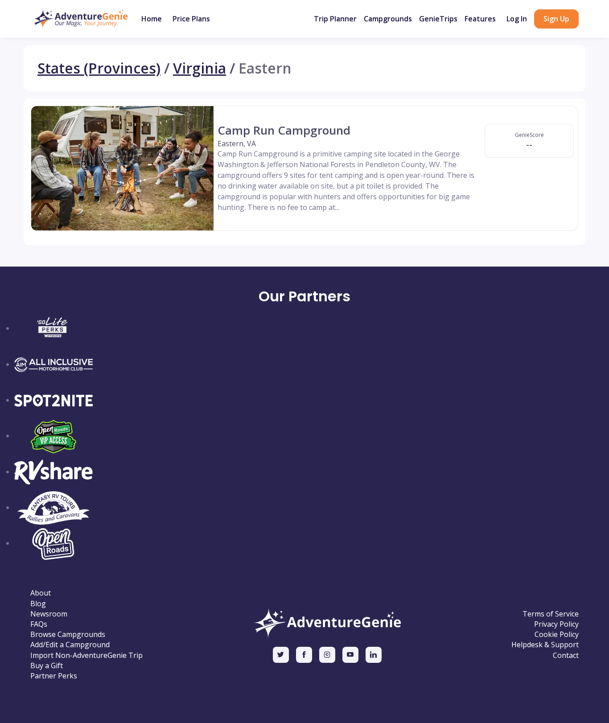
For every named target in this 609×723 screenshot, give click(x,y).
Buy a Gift (46, 665)
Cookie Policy (557, 634)
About (40, 593)
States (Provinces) (98, 68)
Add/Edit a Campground (70, 645)
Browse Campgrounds (67, 634)
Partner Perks (53, 676)
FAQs (38, 624)
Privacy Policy (556, 624)
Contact (566, 655)
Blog (38, 604)
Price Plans (191, 19)
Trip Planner (335, 19)
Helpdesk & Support (545, 645)
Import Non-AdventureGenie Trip (86, 655)
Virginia (199, 68)
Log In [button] (516, 19)
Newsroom (48, 614)
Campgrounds (388, 19)
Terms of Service (551, 614)
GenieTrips (438, 19)
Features (480, 19)
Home (151, 19)
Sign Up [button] (556, 19)
